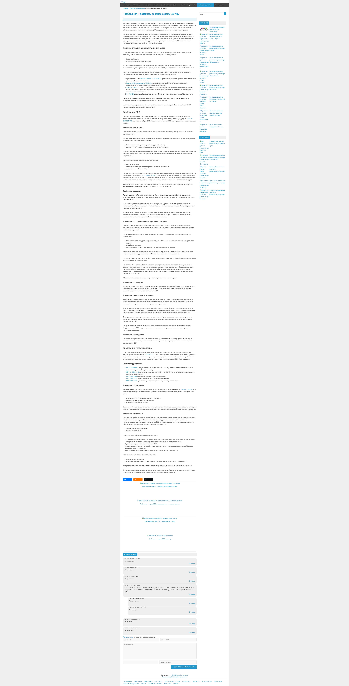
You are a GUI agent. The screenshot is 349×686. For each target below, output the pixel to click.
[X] (149, 480)
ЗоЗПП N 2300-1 (131, 87)
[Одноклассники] (138, 480)
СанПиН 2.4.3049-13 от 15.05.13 (150, 79)
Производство (207, 681)
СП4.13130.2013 (131, 379)
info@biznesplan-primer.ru (180, 675)
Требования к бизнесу (205, 5)
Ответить (192, 563)
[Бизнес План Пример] (123, 2)
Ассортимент (219, 5)
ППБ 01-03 (149, 355)
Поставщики (186, 681)
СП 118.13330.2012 (149, 175)
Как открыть (126, 5)
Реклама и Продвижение (187, 5)
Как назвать (137, 5)
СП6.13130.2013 (131, 381)
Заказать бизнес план (180, 677)
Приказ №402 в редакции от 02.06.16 (139, 83)
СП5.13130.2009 (131, 376)
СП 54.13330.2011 (132, 368)
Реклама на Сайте (167, 677)
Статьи (155, 5)
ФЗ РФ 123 (130, 94)
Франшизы (147, 5)
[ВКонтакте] (128, 480)
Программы (196, 681)
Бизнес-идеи (138, 681)
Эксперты (176, 683)
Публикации (218, 681)
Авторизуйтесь (128, 637)
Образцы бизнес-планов (168, 5)
